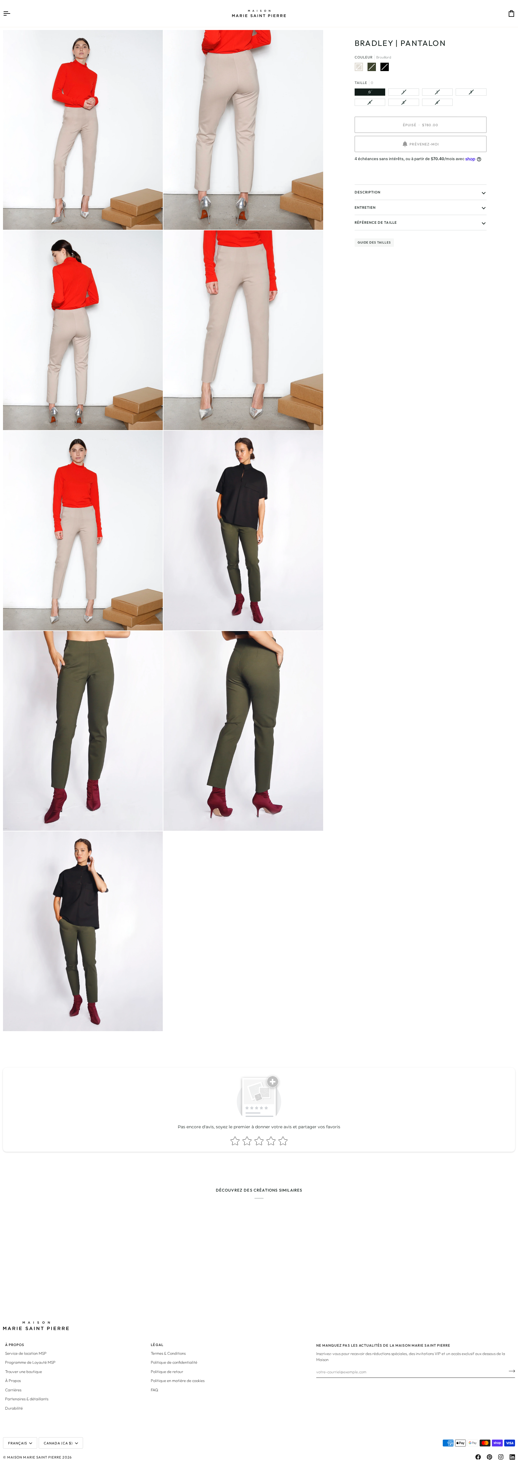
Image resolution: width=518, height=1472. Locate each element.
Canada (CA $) (58, 1443)
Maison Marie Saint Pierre (34, 1457)
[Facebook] (478, 1457)
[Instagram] (501, 1457)
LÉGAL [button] (157, 1344)
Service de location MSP (25, 1353)
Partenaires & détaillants (26, 1398)
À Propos (13, 1380)
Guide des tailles (374, 242)
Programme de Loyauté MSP (30, 1362)
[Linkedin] (512, 1457)
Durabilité (14, 1408)
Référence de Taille (376, 222)
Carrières (13, 1389)
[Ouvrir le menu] (12, 13)
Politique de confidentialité (174, 1362)
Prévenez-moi (424, 144)
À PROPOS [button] (14, 1344)
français (17, 1443)
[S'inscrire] (510, 1371)
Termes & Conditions (168, 1353)
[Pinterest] (489, 1457)
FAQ (154, 1389)
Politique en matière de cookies (177, 1380)
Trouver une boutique (23, 1371)
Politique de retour (167, 1371)
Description (368, 192)
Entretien (365, 207)
